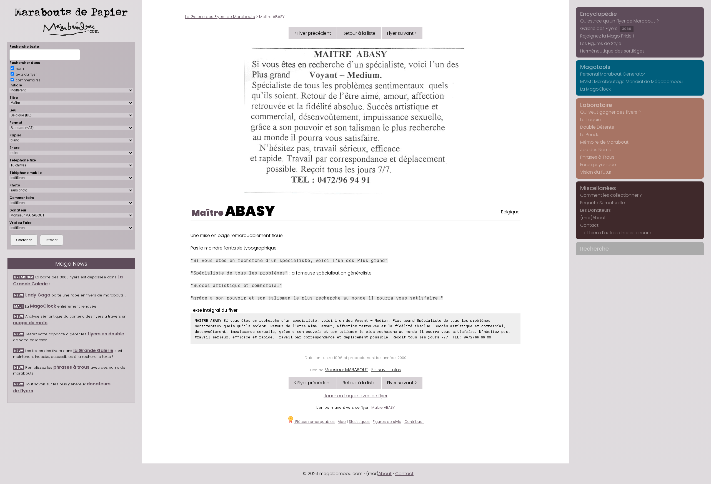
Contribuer (414, 421)
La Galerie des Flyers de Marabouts (220, 16)
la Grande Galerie (93, 350)
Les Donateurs (595, 210)
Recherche (594, 249)
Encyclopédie (598, 14)
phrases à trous (71, 367)
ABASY (250, 211)
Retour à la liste (359, 33)
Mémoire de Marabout (604, 142)
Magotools (595, 67)
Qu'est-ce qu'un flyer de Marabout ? (619, 21)
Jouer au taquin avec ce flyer (355, 396)
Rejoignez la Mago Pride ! (607, 36)
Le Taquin (590, 119)
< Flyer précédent (312, 33)
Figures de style (387, 421)
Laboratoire (596, 105)
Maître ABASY (383, 407)
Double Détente (597, 127)
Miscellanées (598, 188)
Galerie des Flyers (605, 28)
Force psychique (598, 164)
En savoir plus (386, 369)
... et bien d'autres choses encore (615, 232)
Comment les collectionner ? (611, 195)
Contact (589, 225)
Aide (342, 421)
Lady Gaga (37, 295)
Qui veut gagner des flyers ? (610, 112)
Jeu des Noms (595, 149)
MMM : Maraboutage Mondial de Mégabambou (631, 81)
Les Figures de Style (600, 43)
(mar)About (593, 217)
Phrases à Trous (597, 157)
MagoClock (43, 306)
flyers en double (105, 334)
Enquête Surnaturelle (602, 202)
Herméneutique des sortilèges (612, 51)
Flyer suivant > (402, 33)
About (385, 473)
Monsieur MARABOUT (346, 369)
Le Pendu (590, 134)
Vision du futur (595, 172)
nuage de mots (30, 323)
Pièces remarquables (314, 421)
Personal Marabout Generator (612, 74)
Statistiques (359, 421)
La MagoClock (595, 89)
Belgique (510, 212)
